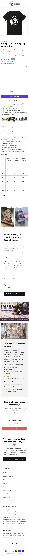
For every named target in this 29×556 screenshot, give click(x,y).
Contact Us (5, 483)
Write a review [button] (14, 428)
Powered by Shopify (18, 553)
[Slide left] (11, 38)
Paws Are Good (12, 553)
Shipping (3, 63)
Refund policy (6, 497)
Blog (4, 487)
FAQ (4, 479)
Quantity (3, 83)
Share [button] (4, 195)
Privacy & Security (7, 490)
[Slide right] (17, 38)
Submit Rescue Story (8, 501)
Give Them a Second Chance (12, 294)
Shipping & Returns (8, 476)
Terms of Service (7, 494)
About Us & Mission (7, 472)
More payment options (14, 100)
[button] (2, 3)
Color (2, 69)
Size (2, 76)
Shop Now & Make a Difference (14, 459)
